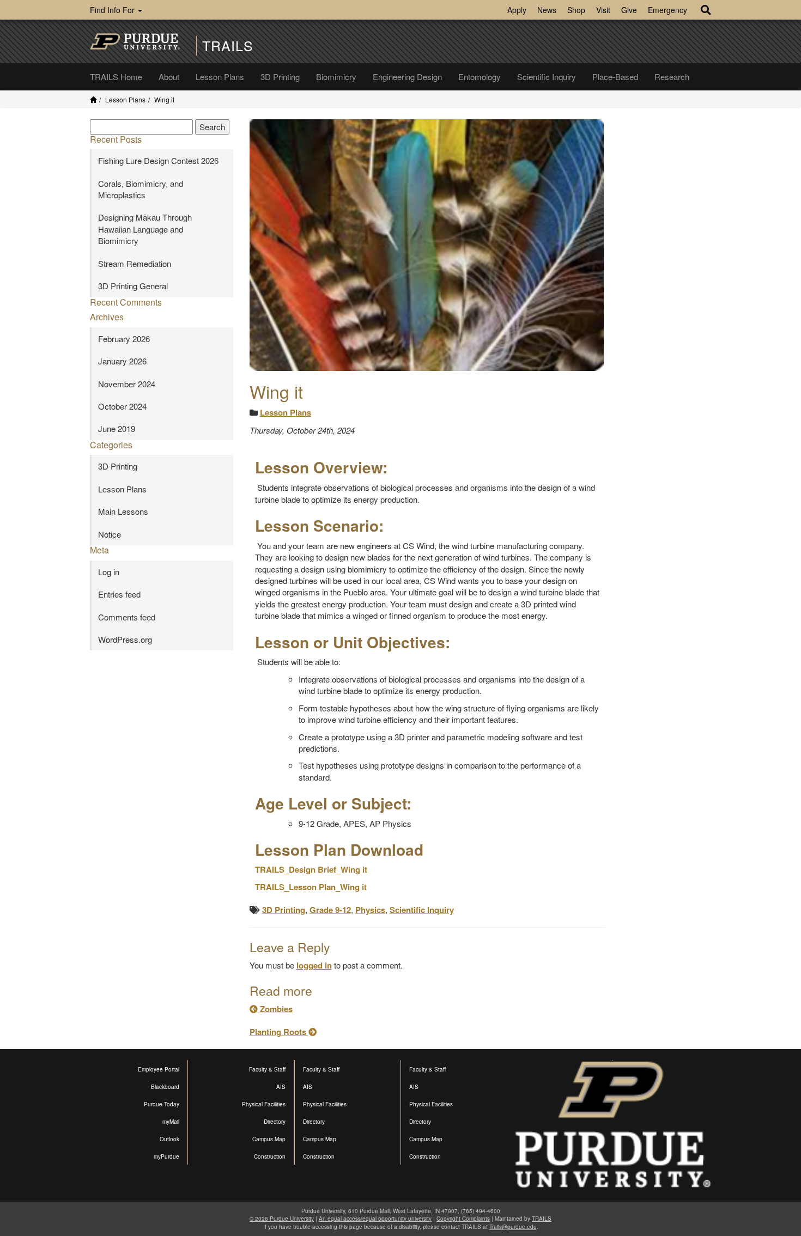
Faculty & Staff (267, 1069)
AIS (281, 1087)
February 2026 (124, 338)
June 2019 (116, 428)
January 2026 (122, 361)
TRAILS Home (116, 76)
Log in (108, 571)
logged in (314, 965)
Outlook (169, 1139)
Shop (576, 9)
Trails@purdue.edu (513, 1227)
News (546, 9)
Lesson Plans (220, 76)
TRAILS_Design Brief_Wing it (311, 869)
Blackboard (165, 1087)
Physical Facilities (264, 1104)
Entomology (479, 76)
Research (671, 76)
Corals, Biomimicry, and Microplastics (140, 189)
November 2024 (126, 383)
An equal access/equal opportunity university (375, 1218)
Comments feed (126, 617)
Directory (275, 1121)
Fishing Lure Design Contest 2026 (158, 160)
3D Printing (280, 76)
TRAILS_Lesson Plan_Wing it (311, 887)
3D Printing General (133, 285)
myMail (170, 1121)
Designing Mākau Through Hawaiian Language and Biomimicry (145, 228)
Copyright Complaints (463, 1218)
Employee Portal (158, 1069)
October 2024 (122, 406)
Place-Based (615, 76)
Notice (109, 534)
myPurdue (166, 1156)
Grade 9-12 (330, 910)
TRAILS (227, 45)
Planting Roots (279, 1032)
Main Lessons (123, 511)
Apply (516, 9)
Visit (603, 9)
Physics (370, 910)
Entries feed (119, 594)
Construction (270, 1156)
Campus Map (269, 1139)
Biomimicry (336, 76)
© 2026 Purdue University (282, 1218)
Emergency (667, 9)
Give (629, 9)
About (169, 76)
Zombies (275, 1009)
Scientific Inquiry (546, 76)
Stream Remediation (134, 263)
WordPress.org (125, 639)
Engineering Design (407, 76)
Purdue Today (161, 1104)
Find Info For (113, 9)
